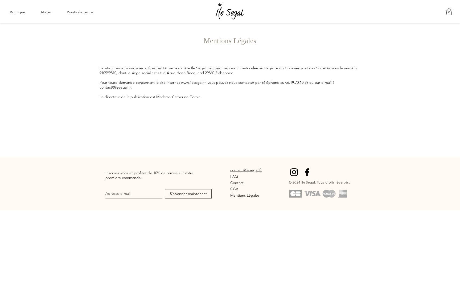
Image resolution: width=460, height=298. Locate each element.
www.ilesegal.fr (138, 68)
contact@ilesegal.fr (115, 87)
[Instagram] (294, 172)
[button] (449, 11)
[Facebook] (307, 172)
